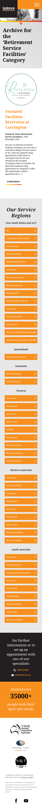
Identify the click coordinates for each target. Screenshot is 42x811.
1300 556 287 (22, 670)
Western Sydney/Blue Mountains (21, 332)
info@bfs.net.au (23, 675)
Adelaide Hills (12, 596)
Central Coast (12, 246)
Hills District (12, 501)
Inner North (11, 406)
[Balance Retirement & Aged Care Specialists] (9, 9)
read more (13, 181)
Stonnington (11, 437)
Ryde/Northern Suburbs (17, 301)
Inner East (11, 414)
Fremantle (11, 493)
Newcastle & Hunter (15, 277)
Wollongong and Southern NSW (20, 340)
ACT (8, 230)
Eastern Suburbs (13, 254)
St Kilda (9, 429)
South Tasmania (13, 381)
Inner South (11, 421)
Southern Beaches (14, 316)
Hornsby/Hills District (16, 261)
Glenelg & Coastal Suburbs (18, 573)
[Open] (36, 4)
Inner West (11, 269)
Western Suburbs (14, 445)
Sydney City (11, 324)
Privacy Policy (28, 777)
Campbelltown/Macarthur (18, 238)
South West (11, 309)
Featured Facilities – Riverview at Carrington (17, 119)
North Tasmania (13, 373)
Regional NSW (12, 293)
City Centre (11, 398)
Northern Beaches (14, 285)
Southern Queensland (16, 357)
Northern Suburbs (14, 453)
